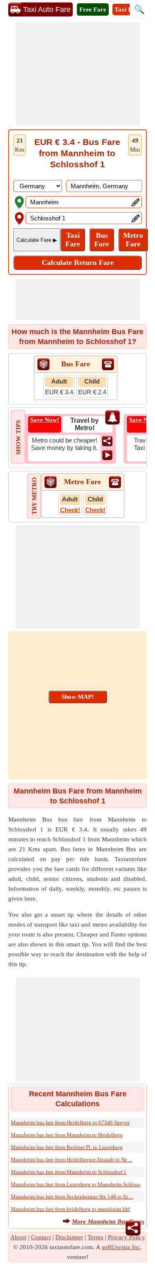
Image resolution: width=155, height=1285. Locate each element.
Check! (70, 509)
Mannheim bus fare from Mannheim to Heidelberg (67, 1135)
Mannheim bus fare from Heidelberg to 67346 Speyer (70, 1122)
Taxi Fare (127, 9)
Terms (95, 1237)
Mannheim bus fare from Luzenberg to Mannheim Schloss (75, 1184)
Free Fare (92, 9)
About (18, 1237)
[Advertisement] (78, 73)
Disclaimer (69, 1237)
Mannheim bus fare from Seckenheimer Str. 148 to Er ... (72, 1197)
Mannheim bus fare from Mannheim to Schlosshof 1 (68, 1172)
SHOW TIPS (18, 437)
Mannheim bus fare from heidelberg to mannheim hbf (70, 1209)
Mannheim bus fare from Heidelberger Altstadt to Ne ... (71, 1159)
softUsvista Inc (121, 1247)
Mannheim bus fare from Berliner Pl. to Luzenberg (67, 1147)
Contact (41, 1237)
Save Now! (44, 420)
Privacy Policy (126, 1237)
